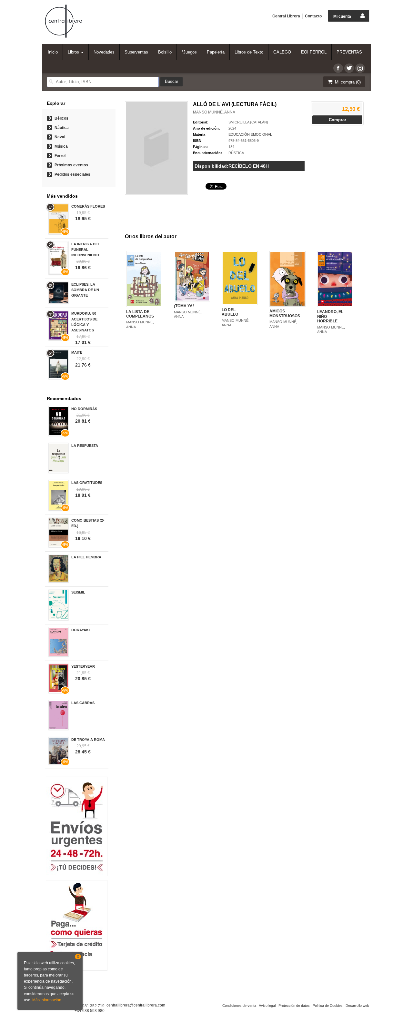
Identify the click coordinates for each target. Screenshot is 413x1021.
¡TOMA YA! (184, 306)
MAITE (76, 352)
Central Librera (286, 16)
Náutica (62, 127)
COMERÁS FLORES (88, 206)
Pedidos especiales (72, 174)
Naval (60, 137)
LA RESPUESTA (84, 445)
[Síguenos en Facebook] (338, 68)
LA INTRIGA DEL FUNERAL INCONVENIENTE (85, 249)
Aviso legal (267, 1005)
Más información (46, 1000)
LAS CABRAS (83, 703)
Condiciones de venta (239, 1005)
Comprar (337, 119)
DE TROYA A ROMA (88, 739)
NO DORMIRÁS (84, 409)
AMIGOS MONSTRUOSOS (284, 313)
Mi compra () (347, 82)
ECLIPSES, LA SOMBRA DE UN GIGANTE (85, 289)
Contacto (313, 16)
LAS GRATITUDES (86, 483)
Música (61, 146)
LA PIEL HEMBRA (86, 557)
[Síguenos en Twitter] (349, 68)
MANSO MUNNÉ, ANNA (214, 112)
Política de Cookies (328, 1005)
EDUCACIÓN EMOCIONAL (250, 134)
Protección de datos (294, 1005)
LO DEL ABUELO (230, 312)
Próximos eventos (71, 165)
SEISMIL (78, 592)
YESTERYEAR (83, 666)
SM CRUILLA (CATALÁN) (248, 122)
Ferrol (60, 155)
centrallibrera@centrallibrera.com (135, 1005)
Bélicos (61, 118)
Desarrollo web (357, 1005)
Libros (74, 52)
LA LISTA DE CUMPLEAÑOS (140, 314)
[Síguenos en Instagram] (360, 68)
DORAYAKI (80, 630)
